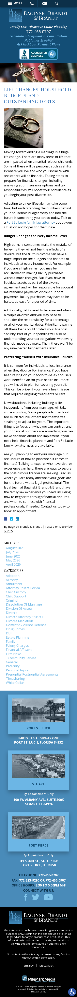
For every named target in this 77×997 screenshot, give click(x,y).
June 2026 (13, 556)
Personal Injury (17, 670)
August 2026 (15, 548)
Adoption (13, 576)
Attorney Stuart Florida (23, 588)
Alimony (12, 580)
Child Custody (16, 592)
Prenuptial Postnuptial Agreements (32, 674)
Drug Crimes (15, 629)
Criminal (12, 600)
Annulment (14, 584)
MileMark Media (38, 992)
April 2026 (13, 564)
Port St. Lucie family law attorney (31, 222)
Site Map (29, 965)
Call (32, 3)
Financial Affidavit (19, 649)
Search (56, 3)
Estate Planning (17, 637)
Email (44, 3)
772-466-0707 (38, 31)
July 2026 (12, 552)
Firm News (14, 654)
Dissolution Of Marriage (24, 604)
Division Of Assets (19, 608)
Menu (18, 3)
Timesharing (15, 678)
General (12, 662)
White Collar (15, 682)
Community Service (22, 658)
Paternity (13, 666)
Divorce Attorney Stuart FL (25, 617)
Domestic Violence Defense (26, 625)
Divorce (11, 612)
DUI (9, 633)
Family (10, 641)
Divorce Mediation (19, 621)
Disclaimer (46, 965)
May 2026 (13, 560)
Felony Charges (17, 645)
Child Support (16, 596)
